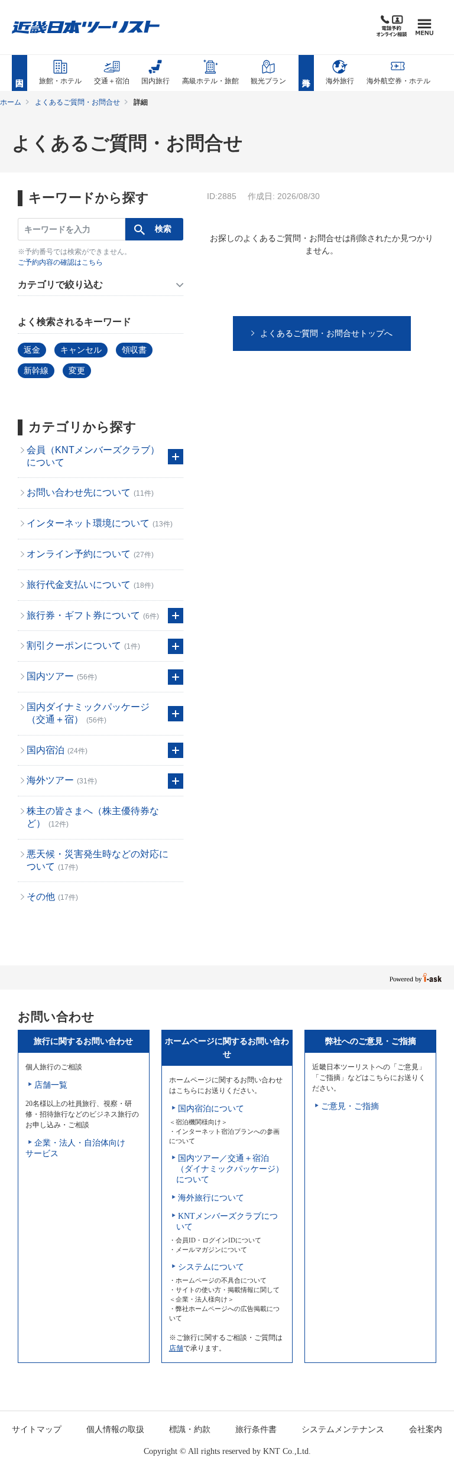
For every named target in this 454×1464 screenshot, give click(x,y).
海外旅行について (211, 1197)
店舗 (176, 1348)
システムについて (211, 1267)
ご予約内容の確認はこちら (60, 262)
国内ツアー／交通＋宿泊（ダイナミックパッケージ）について (230, 1169)
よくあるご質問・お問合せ (77, 102)
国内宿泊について (211, 1108)
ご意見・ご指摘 (350, 1106)
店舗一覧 (50, 1085)
